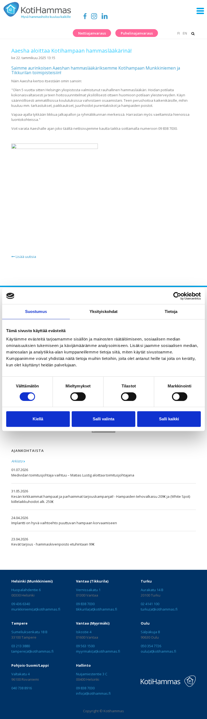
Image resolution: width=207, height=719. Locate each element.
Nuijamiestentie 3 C (91, 674)
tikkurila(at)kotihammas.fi (96, 609)
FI (178, 33)
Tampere (19, 623)
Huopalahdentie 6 (26, 589)
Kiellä (38, 419)
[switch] (78, 396)
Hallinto (83, 665)
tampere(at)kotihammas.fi (32, 651)
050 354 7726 (151, 645)
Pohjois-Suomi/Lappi (30, 665)
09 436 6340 (20, 603)
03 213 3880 (20, 645)
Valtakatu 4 (20, 674)
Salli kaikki (169, 419)
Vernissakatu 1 (88, 589)
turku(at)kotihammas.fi (159, 609)
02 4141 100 (150, 603)
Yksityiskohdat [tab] (103, 311)
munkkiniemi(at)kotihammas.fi (35, 609)
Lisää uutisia (25, 256)
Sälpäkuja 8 (150, 631)
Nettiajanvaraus (92, 33)
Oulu (145, 623)
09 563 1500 (85, 645)
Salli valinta (103, 419)
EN (185, 33)
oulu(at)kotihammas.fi (158, 651)
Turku (146, 581)
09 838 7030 (85, 603)
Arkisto (17, 461)
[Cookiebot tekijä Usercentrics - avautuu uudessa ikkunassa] (177, 296)
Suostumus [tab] (36, 311)
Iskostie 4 (83, 631)
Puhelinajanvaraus (137, 33)
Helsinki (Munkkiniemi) (32, 581)
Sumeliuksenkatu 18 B (29, 631)
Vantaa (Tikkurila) (92, 581)
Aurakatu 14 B (152, 589)
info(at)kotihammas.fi (93, 693)
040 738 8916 (21, 688)
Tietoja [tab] (171, 311)
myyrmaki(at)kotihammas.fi (98, 651)
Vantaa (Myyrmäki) (92, 623)
